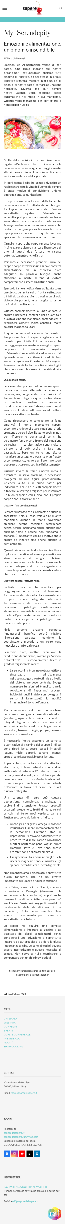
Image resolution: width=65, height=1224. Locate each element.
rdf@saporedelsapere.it (24, 1092)
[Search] (61, 8)
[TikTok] (29, 1154)
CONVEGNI (10, 1026)
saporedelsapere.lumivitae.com (21, 1136)
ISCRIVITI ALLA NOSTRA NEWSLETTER (26, 1186)
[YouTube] (22, 1154)
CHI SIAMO (10, 1018)
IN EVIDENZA (12, 1038)
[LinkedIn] (37, 1154)
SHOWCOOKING (13, 1046)
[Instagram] (14, 1154)
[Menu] (4, 8)
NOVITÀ (8, 1042)
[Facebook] (7, 1154)
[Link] (32, 8)
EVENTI (8, 1030)
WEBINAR (10, 1022)
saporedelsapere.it (14, 1132)
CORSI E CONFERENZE (17, 1034)
